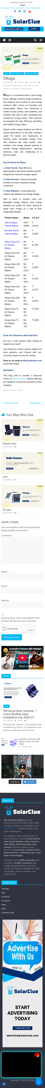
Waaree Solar (10, 443)
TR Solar (7, 509)
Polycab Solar (9, 402)
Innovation (5, 900)
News (6, 706)
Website (5, 600)
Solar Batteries (29, 85)
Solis (5, 476)
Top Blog (5, 888)
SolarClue (30, 1080)
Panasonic (37, 402)
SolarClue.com (11, 828)
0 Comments (32, 82)
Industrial (5, 896)
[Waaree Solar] (22, 420)
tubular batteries (26, 88)
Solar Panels (14, 88)
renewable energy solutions (12, 85)
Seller (6, 74)
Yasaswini (20, 82)
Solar (3, 892)
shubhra (20, 720)
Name (5, 571)
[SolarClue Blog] (22, 807)
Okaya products (19, 379)
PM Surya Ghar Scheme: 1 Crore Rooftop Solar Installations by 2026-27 (19, 714)
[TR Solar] (22, 486)
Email (4, 586)
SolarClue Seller (31, 74)
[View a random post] (41, 40)
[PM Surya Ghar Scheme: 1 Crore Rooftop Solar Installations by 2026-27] (22, 681)
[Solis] (22, 453)
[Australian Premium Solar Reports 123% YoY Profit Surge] (9, 738)
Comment (6, 535)
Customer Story (7, 912)
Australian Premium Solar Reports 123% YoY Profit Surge (29, 741)
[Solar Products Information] (4, 40)
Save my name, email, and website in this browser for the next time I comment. (20, 619)
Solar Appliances (17, 74)
